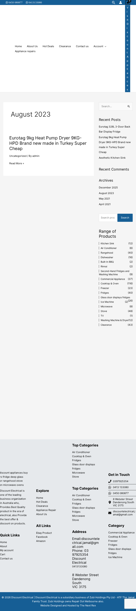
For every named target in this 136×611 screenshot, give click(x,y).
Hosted (71, 605)
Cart (2, 554)
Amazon (41, 541)
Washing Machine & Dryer (114, 320)
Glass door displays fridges (115, 297)
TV (102, 315)
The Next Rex (88, 605)
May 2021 (104, 198)
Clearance (106, 324)
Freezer (105, 288)
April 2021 (105, 204)
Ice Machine (107, 301)
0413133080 (35, 2)
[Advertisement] (116, 383)
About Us (41, 514)
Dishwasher (107, 257)
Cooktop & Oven (110, 283)
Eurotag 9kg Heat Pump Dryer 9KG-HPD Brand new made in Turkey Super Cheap (48, 143)
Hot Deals (42, 501)
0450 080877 (15, 2)
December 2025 (108, 187)
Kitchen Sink (107, 243)
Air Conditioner (109, 248)
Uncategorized (18, 155)
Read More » (16, 163)
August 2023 (106, 193)
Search (125, 217)
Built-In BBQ (107, 261)
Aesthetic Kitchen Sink (112, 157)
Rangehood (107, 252)
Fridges (105, 292)
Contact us (6, 558)
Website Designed (51, 605)
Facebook (42, 536)
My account (6, 550)
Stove (104, 311)
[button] (114, 2)
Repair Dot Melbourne (85, 601)
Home (3, 542)
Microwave (106, 306)
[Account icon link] (120, 2)
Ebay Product (44, 532)
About (3, 546)
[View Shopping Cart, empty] (127, 2)
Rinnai (104, 266)
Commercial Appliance (113, 279)
